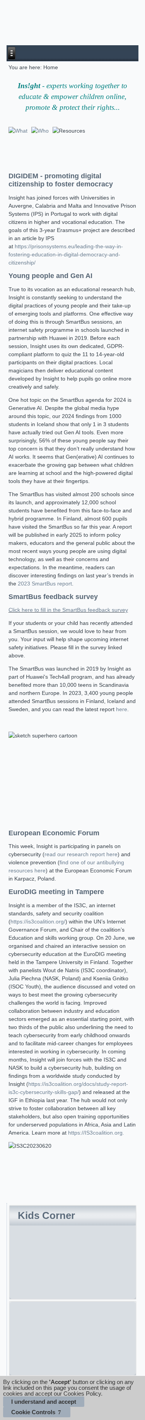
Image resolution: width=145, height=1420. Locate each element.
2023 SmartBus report (45, 583)
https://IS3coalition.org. (96, 1133)
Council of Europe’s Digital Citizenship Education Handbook (67, 1320)
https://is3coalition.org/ (37, 921)
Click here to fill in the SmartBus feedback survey (68, 610)
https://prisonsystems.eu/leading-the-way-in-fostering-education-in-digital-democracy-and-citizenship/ (66, 254)
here (121, 709)
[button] (36, 1412)
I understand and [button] (43, 1401)
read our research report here (81, 854)
